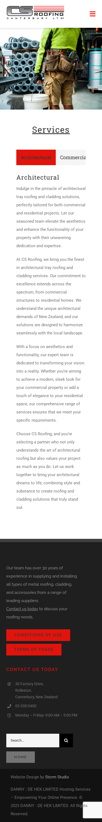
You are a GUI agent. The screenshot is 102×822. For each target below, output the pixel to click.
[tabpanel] (51, 345)
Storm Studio (57, 777)
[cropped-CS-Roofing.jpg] (35, 7)
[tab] (36, 157)
